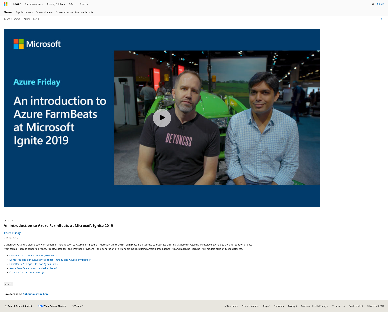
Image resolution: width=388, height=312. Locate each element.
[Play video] (162, 118)
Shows (17, 18)
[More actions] (381, 19)
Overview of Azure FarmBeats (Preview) (32, 255)
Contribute (279, 306)
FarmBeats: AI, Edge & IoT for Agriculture (32, 264)
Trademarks (355, 306)
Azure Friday (30, 18)
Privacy (291, 306)
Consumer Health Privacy (313, 306)
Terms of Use (339, 306)
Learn (7, 18)
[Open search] (373, 4)
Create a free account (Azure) (26, 272)
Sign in (380, 3)
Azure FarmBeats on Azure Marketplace (32, 268)
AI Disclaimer (231, 306)
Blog (265, 306)
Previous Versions (250, 306)
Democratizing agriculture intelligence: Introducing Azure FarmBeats (49, 259)
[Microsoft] (6, 4)
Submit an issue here (35, 294)
